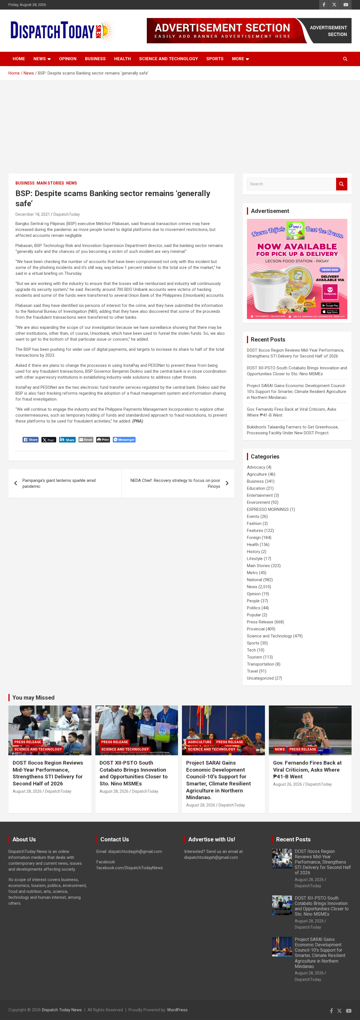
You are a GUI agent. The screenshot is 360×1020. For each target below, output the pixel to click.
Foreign (254, 537)
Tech (251, 650)
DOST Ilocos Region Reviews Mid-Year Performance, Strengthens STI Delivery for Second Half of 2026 (48, 773)
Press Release (260, 621)
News (39, 58)
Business (95, 58)
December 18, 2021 (32, 214)
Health (122, 58)
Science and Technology (168, 58)
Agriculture (257, 474)
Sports (215, 58)
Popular (254, 614)
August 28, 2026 (27, 791)
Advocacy (256, 467)
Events (253, 516)
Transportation (260, 664)
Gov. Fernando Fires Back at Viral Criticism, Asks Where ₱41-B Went (307, 770)
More (238, 58)
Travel (252, 671)
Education (256, 488)
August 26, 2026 (287, 784)
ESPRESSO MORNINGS (268, 509)
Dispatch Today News (62, 1009)
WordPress (177, 1009)
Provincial (256, 629)
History (253, 551)
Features (255, 530)
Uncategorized (260, 678)
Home (19, 58)
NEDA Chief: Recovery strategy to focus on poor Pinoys (175, 483)
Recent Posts (293, 839)
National (254, 579)
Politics (253, 607)
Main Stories (50, 183)
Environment (258, 502)
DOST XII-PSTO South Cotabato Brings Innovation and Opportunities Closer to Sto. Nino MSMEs (134, 773)
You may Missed (33, 697)
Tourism (254, 657)
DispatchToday (66, 214)
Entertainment (260, 495)
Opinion (67, 58)
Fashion (254, 523)
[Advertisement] (180, 123)
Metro (252, 572)
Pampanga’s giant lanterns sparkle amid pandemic (59, 483)
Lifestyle (255, 558)
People (253, 600)
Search (341, 184)
